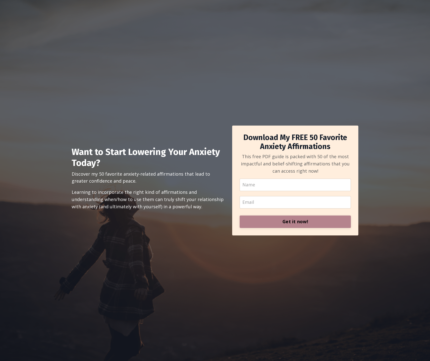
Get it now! (295, 221)
